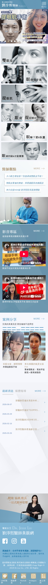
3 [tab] (8, 41)
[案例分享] (24, 319)
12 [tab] (13, 330)
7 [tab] (21, 41)
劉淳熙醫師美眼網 (18, 533)
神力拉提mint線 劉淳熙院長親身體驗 (23, 190)
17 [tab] (37, 330)
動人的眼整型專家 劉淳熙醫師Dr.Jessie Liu (14, 4)
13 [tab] (18, 330)
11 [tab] (9, 330)
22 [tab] (18, 332)
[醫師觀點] (24, 169)
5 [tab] (15, 41)
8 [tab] (24, 41)
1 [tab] (2, 41)
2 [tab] (5, 41)
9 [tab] (27, 41)
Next (45, 26)
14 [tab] (23, 330)
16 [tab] (32, 330)
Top (46, 495)
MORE (37, 169)
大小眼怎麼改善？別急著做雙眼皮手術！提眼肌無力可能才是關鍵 (24, 176)
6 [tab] (18, 41)
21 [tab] (13, 332)
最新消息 (7, 390)
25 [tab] (32, 332)
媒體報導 (20, 390)
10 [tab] (4, 330)
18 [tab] (41, 330)
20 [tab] (9, 332)
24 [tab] (27, 332)
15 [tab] (27, 330)
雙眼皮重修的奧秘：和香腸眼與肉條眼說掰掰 (24, 183)
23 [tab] (23, 332)
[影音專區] (24, 231)
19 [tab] (4, 332)
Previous (2, 26)
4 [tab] (11, 41)
